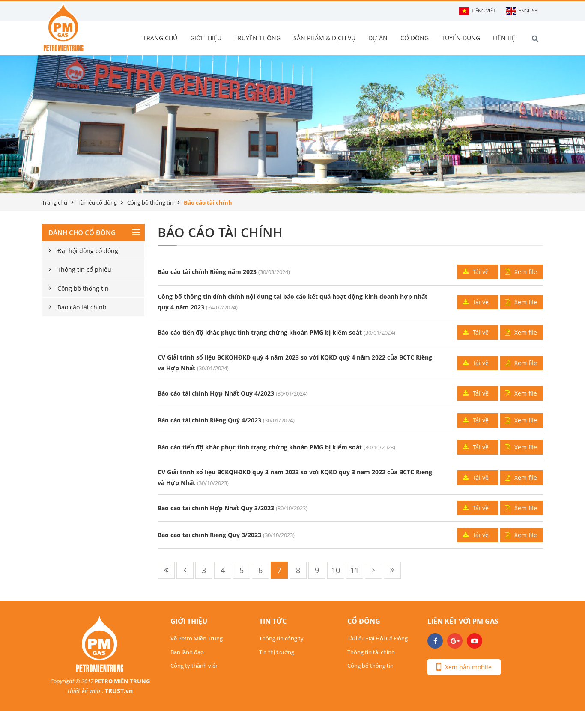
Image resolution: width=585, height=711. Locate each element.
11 (354, 570)
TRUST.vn (119, 691)
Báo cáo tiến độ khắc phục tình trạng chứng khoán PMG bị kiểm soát (260, 332)
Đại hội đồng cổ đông (87, 251)
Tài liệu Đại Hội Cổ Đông (377, 638)
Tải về (481, 272)
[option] (292, 124)
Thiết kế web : (85, 691)
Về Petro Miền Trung (196, 638)
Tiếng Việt (483, 10)
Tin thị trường (276, 652)
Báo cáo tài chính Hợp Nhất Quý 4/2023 (216, 393)
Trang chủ (54, 202)
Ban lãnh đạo (187, 652)
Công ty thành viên (194, 665)
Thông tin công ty (281, 638)
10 (335, 570)
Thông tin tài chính (371, 652)
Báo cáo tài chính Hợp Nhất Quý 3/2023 (216, 508)
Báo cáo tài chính (82, 307)
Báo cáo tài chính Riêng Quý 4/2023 (209, 420)
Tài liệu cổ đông (97, 202)
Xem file (525, 272)
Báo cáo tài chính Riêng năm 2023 (207, 272)
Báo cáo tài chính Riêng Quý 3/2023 (209, 535)
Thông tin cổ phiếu (84, 269)
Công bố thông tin (150, 202)
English (528, 10)
